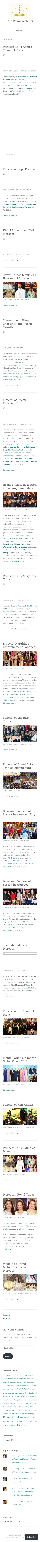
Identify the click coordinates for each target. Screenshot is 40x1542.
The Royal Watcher (20, 21)
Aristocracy (17, 1375)
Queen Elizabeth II (26, 1407)
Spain (29, 1418)
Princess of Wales (22, 1403)
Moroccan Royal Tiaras (18, 1194)
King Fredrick (15, 1396)
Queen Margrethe (17, 1410)
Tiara (29, 1420)
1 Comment (18, 348)
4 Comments (26, 1084)
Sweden (10, 1421)
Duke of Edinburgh (8, 1385)
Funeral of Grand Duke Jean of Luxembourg (18, 766)
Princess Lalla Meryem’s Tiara (19, 577)
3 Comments (19, 791)
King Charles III (31, 1393)
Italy (9, 1393)
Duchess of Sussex (29, 1382)
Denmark (22, 1378)
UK (18, 1425)
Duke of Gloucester (20, 1385)
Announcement (7, 1375)
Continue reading (11, 154)
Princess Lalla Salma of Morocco (19, 1149)
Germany (33, 1390)
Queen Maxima (13, 1414)
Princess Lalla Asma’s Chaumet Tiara (18, 48)
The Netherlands (19, 1421)
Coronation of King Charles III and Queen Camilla (17, 323)
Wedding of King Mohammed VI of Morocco (15, 1267)
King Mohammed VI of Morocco (18, 232)
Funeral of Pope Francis (19, 169)
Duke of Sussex (31, 1385)
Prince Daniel (33, 1400)
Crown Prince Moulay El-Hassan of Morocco (20, 276)
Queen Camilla (12, 1407)
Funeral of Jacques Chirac (16, 719)
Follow (8, 1356)
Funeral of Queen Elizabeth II (14, 401)
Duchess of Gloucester (16, 1382)
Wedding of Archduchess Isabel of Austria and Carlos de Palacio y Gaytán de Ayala (24, 1458)
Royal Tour (23, 1417)
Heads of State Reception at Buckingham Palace (20, 486)
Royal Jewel (11, 1417)
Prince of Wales (9, 1403)
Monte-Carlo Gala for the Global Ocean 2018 (19, 1059)
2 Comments (25, 907)
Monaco (21, 1400)
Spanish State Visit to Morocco (17, 946)
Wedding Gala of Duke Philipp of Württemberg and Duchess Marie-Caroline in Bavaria (23, 1491)
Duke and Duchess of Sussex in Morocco (17, 882)
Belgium (30, 1375)
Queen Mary (27, 1410)
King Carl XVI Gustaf (18, 1393)
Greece (5, 1393)
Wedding (24, 1425)
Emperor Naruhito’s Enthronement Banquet (19, 645)
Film (11, 1389)
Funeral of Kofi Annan (18, 1104)
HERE (5, 700)
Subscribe (31, 1537)
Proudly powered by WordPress (20, 1535)
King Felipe (6, 1396)
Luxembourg (14, 1400)
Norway (26, 1400)
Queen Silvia (23, 1413)
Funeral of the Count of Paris (18, 1012)
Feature (6, 1389)
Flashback (21, 1389)
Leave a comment (28, 71)
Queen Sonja (31, 1413)
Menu (21, 30)
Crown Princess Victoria (10, 1378)
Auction (25, 1375)
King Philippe (23, 1396)
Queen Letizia (7, 1410)
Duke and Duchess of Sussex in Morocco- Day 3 (19, 814)
